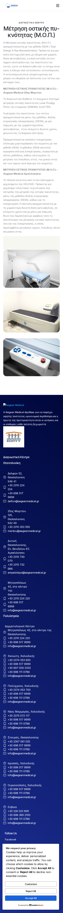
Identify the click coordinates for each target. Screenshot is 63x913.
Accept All (31, 898)
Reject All (31, 891)
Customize (31, 884)
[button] (58, 5)
